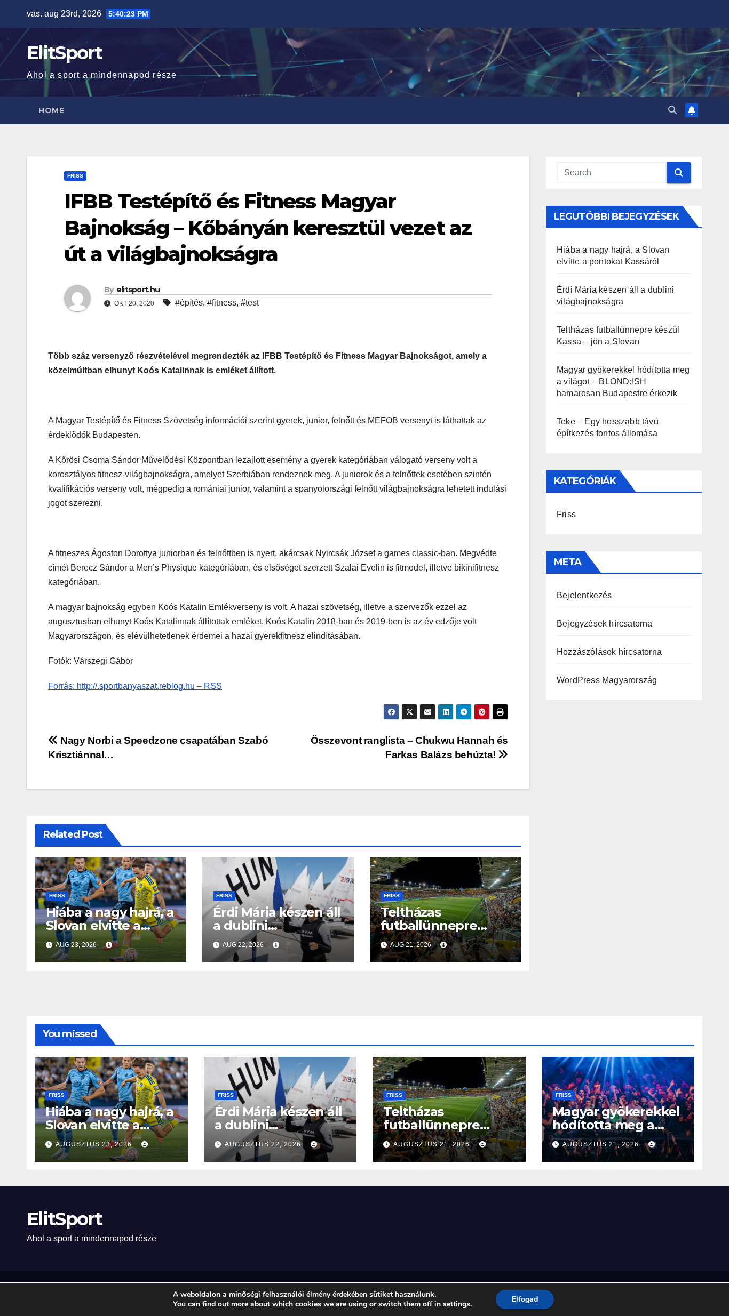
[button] (672, 110)
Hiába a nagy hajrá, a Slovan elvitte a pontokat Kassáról (110, 925)
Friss (75, 176)
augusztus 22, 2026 (264, 1144)
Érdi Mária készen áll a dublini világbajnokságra (276, 925)
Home (51, 110)
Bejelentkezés (584, 595)
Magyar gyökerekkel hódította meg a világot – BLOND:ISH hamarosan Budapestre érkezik (623, 381)
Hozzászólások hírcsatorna (609, 651)
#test (250, 302)
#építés (189, 302)
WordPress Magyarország (607, 680)
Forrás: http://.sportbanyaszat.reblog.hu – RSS (135, 686)
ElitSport (64, 53)
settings (456, 1304)
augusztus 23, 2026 (95, 1144)
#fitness (221, 302)
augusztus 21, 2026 (432, 1144)
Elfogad (525, 1299)
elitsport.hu (138, 289)
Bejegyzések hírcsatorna (605, 623)
